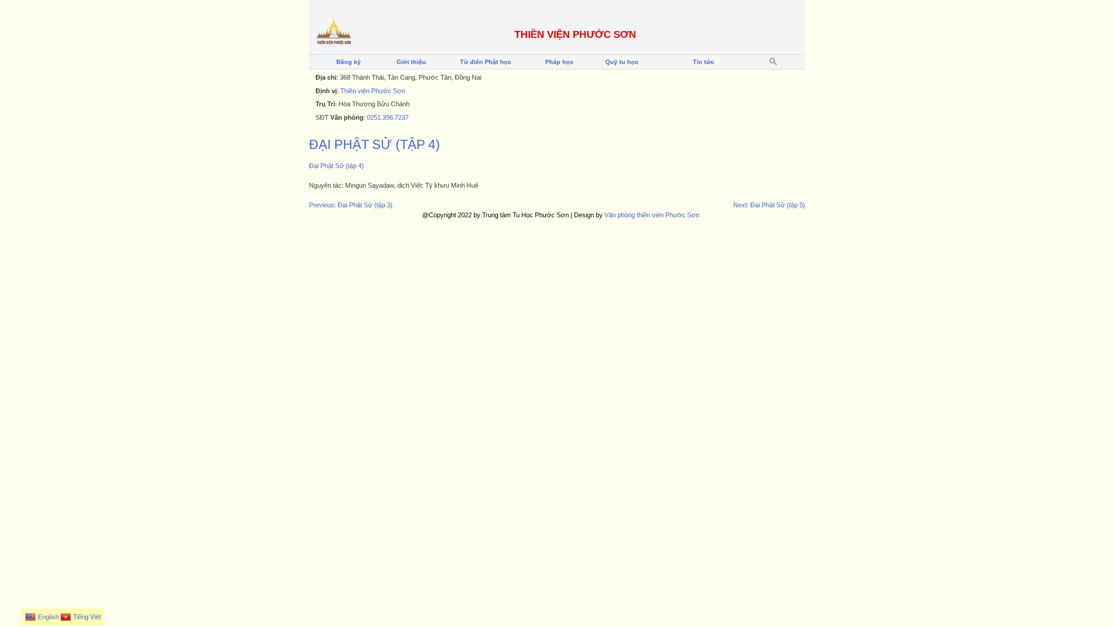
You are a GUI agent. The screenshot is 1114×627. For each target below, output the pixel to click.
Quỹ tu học (621, 61)
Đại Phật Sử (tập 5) (777, 205)
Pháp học (559, 61)
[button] (773, 62)
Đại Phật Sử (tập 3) (365, 205)
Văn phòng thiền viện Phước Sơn (651, 215)
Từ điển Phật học (485, 61)
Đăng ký (348, 61)
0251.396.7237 (388, 117)
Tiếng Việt (87, 616)
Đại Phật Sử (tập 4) (374, 144)
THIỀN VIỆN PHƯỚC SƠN (575, 34)
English (48, 616)
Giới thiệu (411, 61)
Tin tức (703, 61)
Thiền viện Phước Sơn (372, 90)
